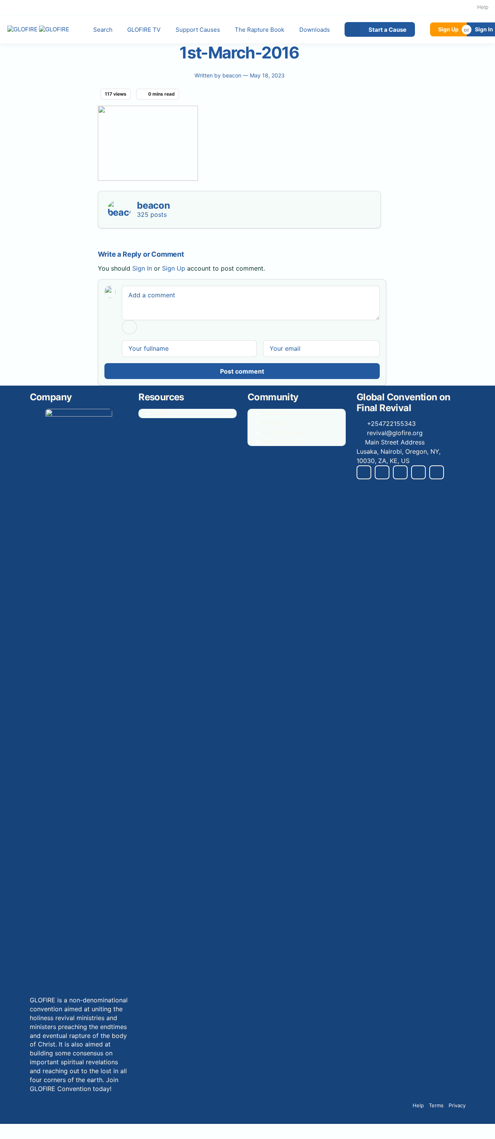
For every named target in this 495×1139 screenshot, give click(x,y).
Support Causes (198, 29)
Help (482, 7)
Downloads (314, 29)
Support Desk (283, 432)
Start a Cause (387, 29)
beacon (232, 75)
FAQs (161, 413)
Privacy (457, 1105)
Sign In (142, 268)
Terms (436, 1105)
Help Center (280, 441)
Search (103, 29)
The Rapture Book (259, 29)
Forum (272, 413)
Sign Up (448, 29)
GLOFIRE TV (143, 29)
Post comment (242, 371)
